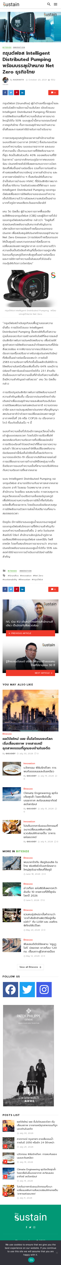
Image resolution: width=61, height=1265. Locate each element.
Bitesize (7, 47)
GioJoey (11, 753)
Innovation (19, 47)
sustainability (10, 579)
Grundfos (14, 575)
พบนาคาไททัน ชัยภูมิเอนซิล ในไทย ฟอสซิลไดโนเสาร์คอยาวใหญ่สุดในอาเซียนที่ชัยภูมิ (41, 865)
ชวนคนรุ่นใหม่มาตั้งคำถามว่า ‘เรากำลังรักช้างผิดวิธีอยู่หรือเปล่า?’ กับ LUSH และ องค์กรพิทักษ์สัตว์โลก (40, 920)
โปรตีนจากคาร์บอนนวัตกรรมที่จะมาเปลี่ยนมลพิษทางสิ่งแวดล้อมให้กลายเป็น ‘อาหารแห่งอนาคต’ (41, 831)
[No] (56, 1252)
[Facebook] (10, 989)
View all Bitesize (28, 967)
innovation (27, 575)
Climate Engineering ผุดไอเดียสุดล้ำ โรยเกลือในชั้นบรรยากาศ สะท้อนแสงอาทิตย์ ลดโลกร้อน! (41, 798)
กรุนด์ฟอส (38, 579)
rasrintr (18, 79)
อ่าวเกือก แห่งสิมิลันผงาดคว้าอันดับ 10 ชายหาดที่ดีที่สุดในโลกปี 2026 (40, 892)
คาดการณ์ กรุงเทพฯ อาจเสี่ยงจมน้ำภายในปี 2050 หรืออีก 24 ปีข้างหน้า (35, 1140)
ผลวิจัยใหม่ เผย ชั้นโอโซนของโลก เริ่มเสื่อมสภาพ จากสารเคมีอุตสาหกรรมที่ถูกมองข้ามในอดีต (28, 743)
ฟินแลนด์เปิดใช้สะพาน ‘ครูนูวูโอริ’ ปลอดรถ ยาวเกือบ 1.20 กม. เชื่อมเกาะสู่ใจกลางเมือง (40, 947)
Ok (31, 1260)
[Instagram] (44, 989)
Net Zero (38, 575)
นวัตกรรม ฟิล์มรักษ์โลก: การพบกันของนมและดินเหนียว (40, 769)
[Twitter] (27, 989)
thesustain (25, 579)
